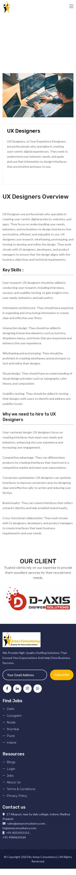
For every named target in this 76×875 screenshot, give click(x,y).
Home (13, 46)
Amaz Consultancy (45, 857)
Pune (11, 736)
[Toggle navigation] (71, 6)
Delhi (10, 709)
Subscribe (61, 675)
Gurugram (14, 716)
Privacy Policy (17, 796)
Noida (11, 722)
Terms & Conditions (21, 789)
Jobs (10, 775)
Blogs (11, 762)
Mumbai (13, 729)
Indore (11, 742)
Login (11, 769)
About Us (13, 782)
